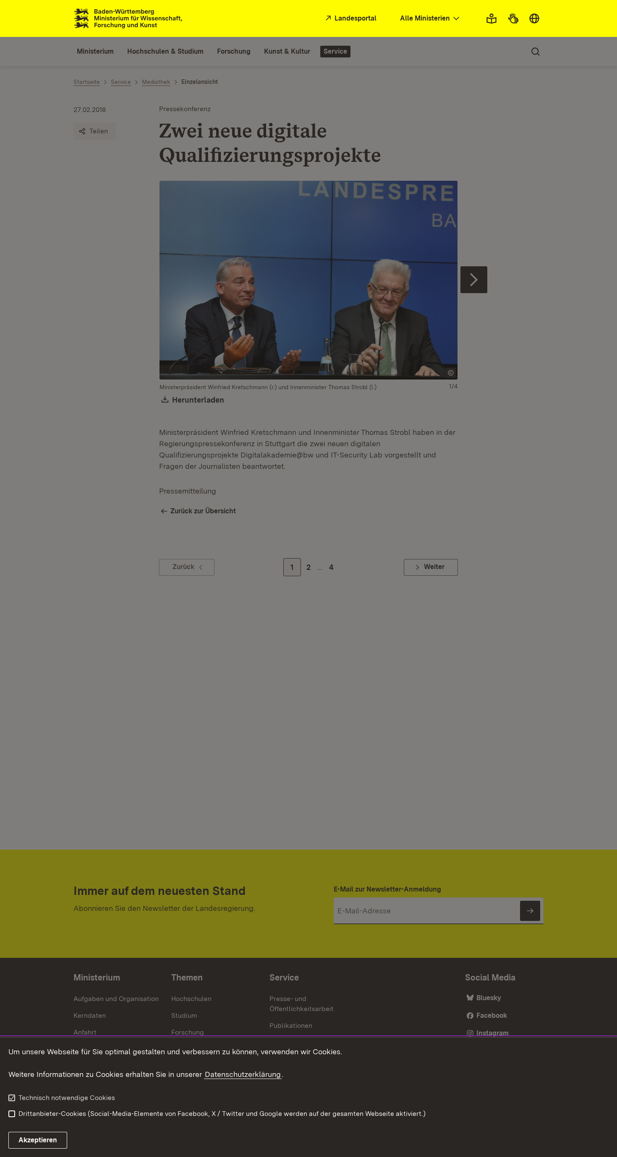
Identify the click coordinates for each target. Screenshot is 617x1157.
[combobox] (431, 18)
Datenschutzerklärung (243, 1074)
